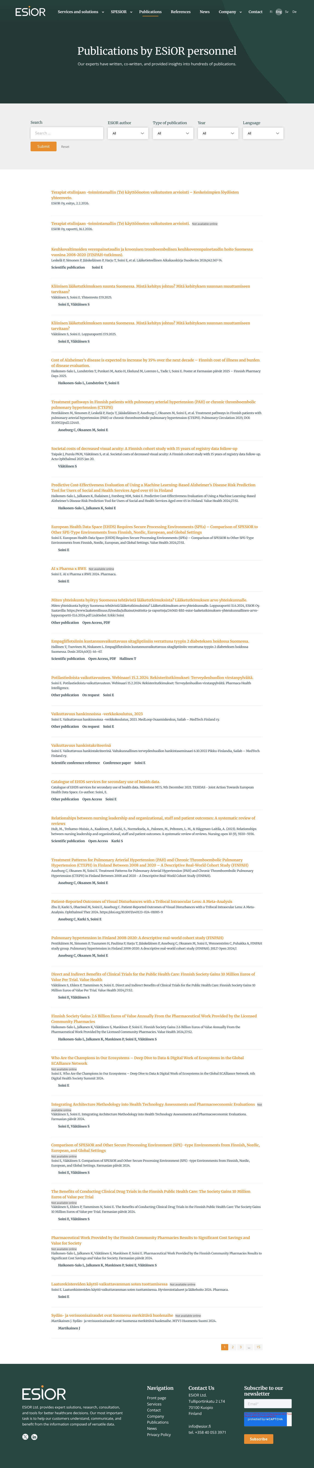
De (294, 12)
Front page (156, 1397)
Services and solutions (78, 12)
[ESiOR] (31, 12)
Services (154, 1404)
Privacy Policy (159, 1434)
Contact (256, 12)
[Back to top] (304, 1458)
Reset (65, 147)
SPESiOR (119, 12)
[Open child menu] (103, 12)
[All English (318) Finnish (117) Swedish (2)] (263, 133)
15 (258, 1347)
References (181, 12)
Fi (271, 12)
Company (227, 12)
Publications (150, 12)
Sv (286, 12)
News (205, 12)
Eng (279, 12)
